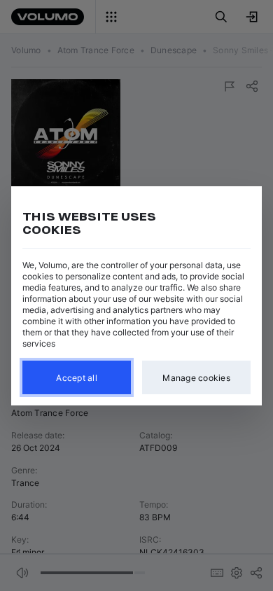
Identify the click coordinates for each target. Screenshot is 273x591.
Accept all (76, 377)
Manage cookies (196, 377)
